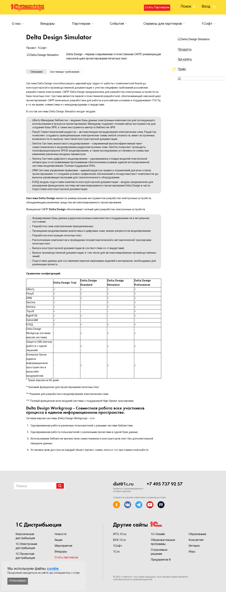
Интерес (194, 546)
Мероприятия (63, 546)
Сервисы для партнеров (162, 23)
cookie (52, 568)
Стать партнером (157, 7)
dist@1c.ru (123, 484)
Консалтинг (196, 540)
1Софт (117, 546)
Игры (192, 552)
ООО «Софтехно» (124, 577)
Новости (60, 534)
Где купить (185, 59)
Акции (58, 540)
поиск (186, 6)
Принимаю (17, 581)
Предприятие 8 (161, 560)
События (117, 23)
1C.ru (116, 552)
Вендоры (47, 23)
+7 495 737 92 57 (165, 484)
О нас (16, 23)
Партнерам (81, 23)
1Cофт (206, 23)
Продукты (185, 49)
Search (60, 486)
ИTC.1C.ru (119, 534)
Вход (206, 6)
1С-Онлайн (158, 534)
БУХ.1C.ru (119, 540)
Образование (197, 534)
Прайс (182, 69)
